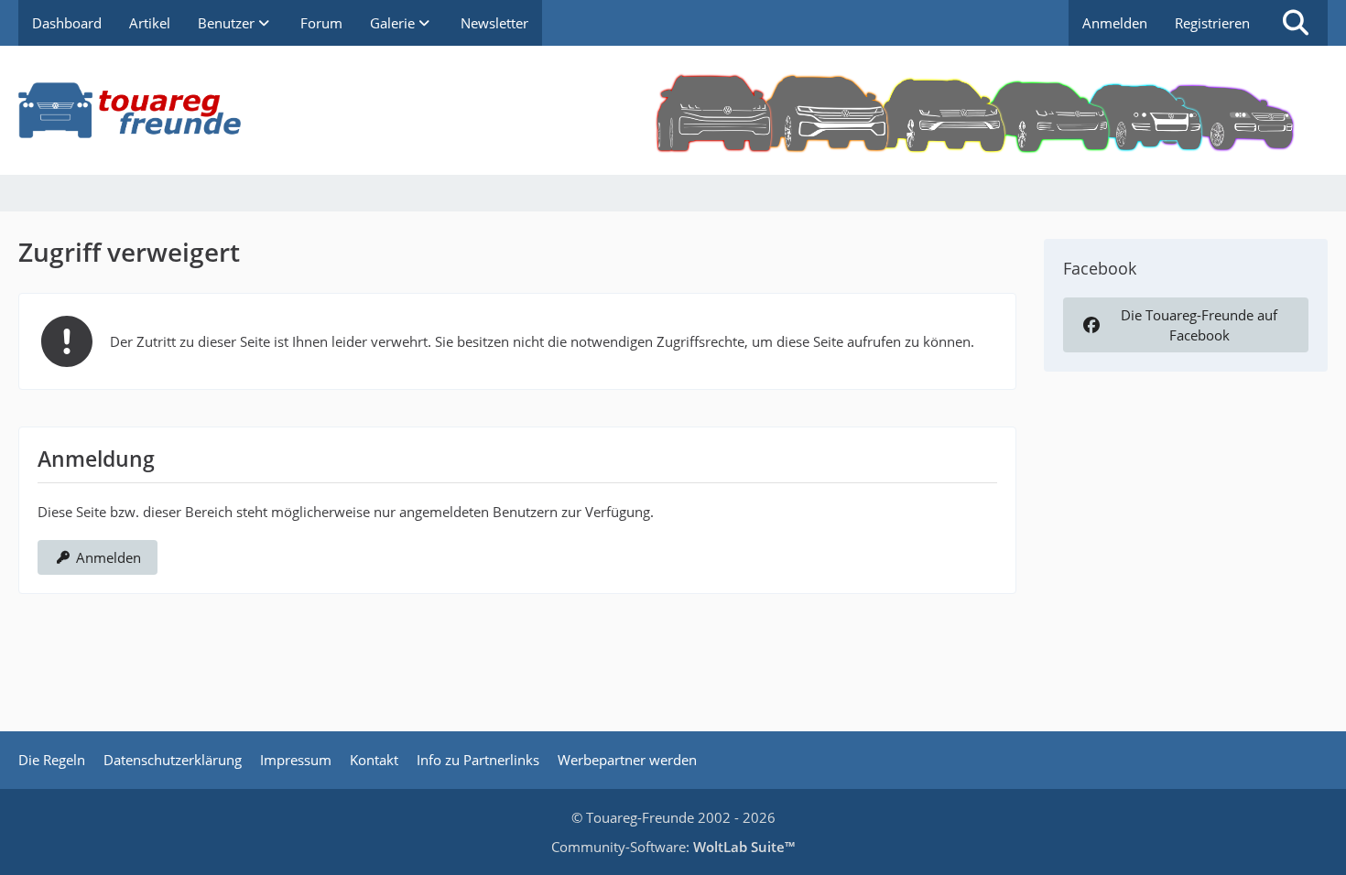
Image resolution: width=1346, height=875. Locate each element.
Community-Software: (673, 846)
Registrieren (1212, 23)
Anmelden (1114, 23)
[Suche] (1296, 23)
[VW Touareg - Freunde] (673, 110)
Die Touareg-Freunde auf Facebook (1199, 325)
